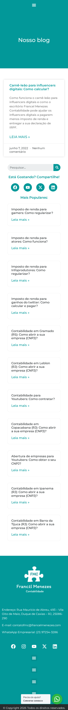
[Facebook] (15, 187)
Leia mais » (19, 137)
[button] (34, 5)
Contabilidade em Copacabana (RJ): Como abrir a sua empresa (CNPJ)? (33, 427)
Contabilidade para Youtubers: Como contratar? (33, 397)
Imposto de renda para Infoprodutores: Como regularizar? (29, 270)
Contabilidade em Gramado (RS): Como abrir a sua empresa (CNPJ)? (32, 334)
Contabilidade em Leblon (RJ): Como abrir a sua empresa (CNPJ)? (30, 366)
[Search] (56, 167)
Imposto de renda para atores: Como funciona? (29, 239)
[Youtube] (28, 187)
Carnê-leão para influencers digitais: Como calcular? (32, 87)
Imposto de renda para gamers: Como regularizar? (32, 211)
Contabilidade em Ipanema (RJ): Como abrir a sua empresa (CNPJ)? (32, 492)
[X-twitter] (40, 187)
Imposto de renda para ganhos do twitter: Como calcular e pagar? (30, 302)
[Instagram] (23, 646)
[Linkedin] (53, 187)
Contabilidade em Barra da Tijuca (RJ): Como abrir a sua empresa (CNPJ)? (32, 524)
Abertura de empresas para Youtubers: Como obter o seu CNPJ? (33, 459)
